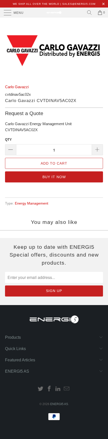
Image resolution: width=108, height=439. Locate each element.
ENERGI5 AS (59, 404)
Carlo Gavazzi (17, 87)
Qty (8, 139)
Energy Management (31, 203)
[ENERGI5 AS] (54, 13)
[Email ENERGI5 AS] (67, 389)
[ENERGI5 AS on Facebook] (49, 389)
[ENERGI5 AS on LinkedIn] (58, 389)
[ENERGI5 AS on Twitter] (40, 389)
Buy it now (54, 177)
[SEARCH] (89, 13)
